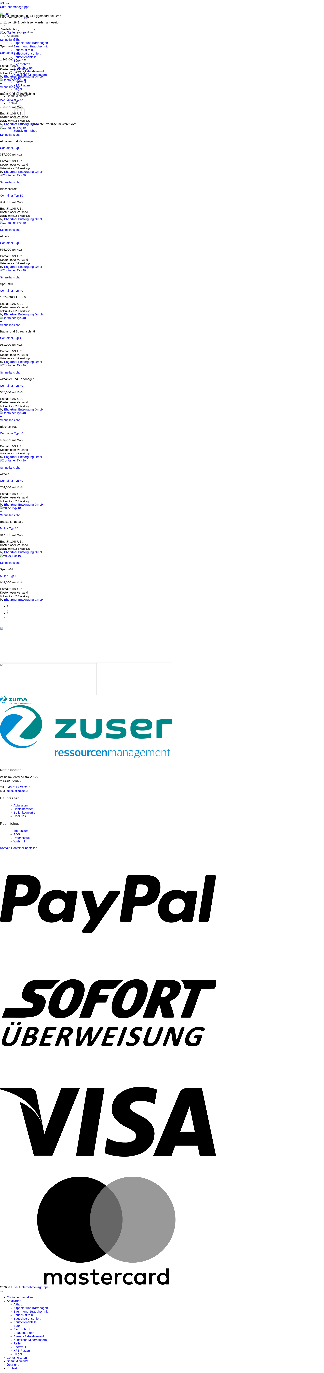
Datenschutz (22, 838)
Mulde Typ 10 (9, 528)
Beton (17, 1325)
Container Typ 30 (11, 53)
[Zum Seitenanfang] (1, 1291)
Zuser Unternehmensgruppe (30, 1287)
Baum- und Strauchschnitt (31, 46)
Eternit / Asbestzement (29, 1336)
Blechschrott (22, 1329)
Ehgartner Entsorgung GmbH (23, 76)
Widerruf (19, 841)
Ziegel (18, 1354)
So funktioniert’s (17, 96)
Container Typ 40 (11, 290)
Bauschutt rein (23, 50)
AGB (17, 834)
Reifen (18, 1343)
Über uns (20, 816)
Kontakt (12, 103)
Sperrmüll (20, 1347)
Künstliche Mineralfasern (30, 1340)
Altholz (18, 1304)
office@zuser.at (17, 790)
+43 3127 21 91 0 (18, 787)
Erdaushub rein (24, 1332)
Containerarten (24, 809)
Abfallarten (14, 35)
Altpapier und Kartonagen (31, 43)
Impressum (21, 830)
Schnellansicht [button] (10, 39)
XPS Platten (22, 85)
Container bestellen (20, 1297)
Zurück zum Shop (25, 130)
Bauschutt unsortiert (27, 53)
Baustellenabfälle (25, 57)
